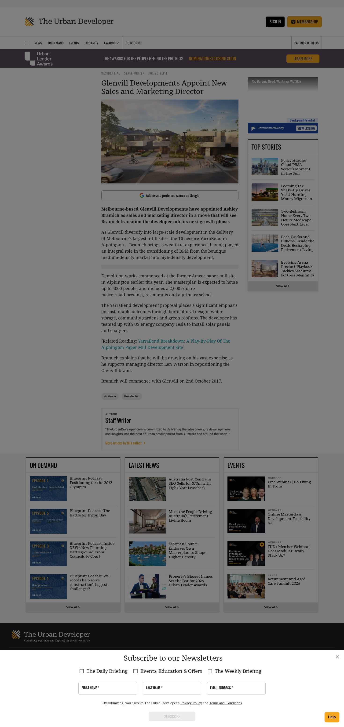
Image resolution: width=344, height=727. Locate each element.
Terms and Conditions (225, 703)
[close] (337, 657)
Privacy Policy (191, 703)
